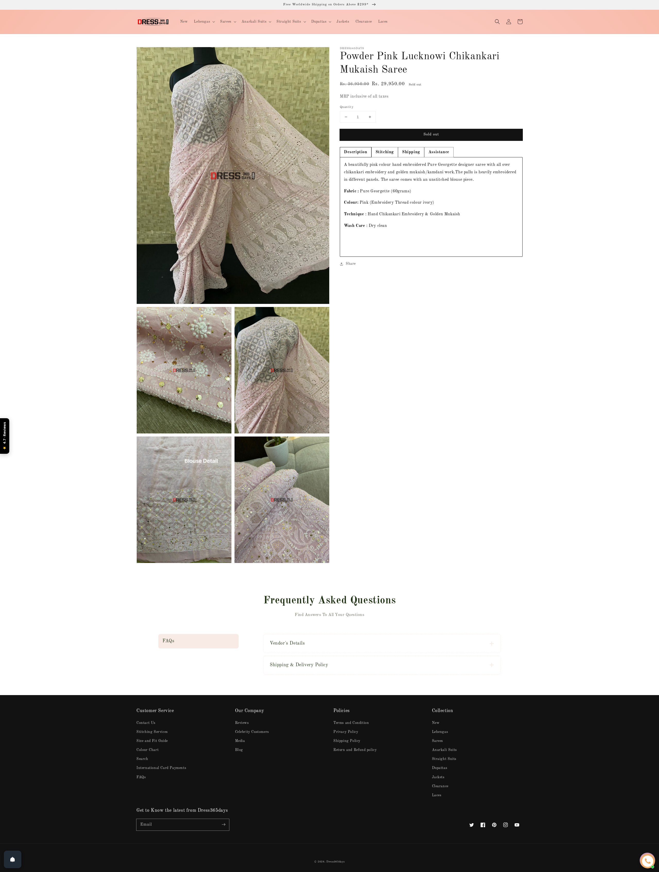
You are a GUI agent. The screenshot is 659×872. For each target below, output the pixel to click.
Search (142, 759)
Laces (436, 795)
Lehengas (440, 732)
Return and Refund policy (355, 750)
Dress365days (335, 861)
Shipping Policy (346, 741)
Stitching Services (152, 732)
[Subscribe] (223, 824)
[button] (497, 21)
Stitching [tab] (385, 152)
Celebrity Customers (252, 732)
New (436, 723)
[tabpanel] (431, 207)
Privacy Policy (345, 732)
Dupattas (439, 768)
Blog (239, 750)
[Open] (12, 859)
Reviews (242, 723)
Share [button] (351, 264)
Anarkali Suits (444, 750)
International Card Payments (161, 768)
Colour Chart (147, 750)
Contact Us (145, 723)
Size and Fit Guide (152, 741)
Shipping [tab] (411, 152)
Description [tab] (355, 152)
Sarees (437, 741)
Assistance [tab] (438, 152)
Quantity (346, 107)
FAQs (141, 777)
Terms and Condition (351, 723)
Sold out (431, 134)
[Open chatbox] (647, 861)
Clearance (440, 786)
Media (240, 741)
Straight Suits (444, 759)
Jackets (438, 777)
